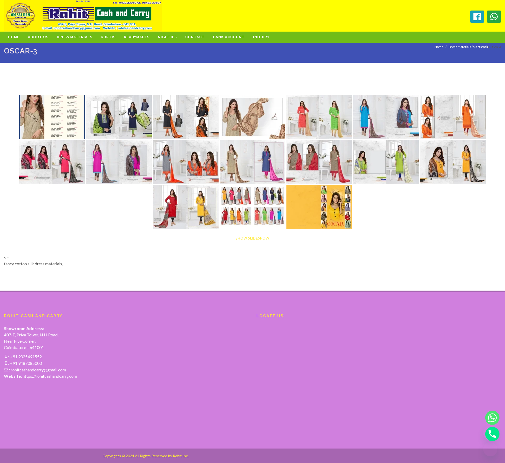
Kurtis (108, 37)
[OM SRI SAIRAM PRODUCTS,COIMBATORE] (52, 117)
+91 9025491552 (25, 356)
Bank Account (229, 37)
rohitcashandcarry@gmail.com (38, 369)
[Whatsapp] (490, 418)
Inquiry (261, 37)
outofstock (480, 47)
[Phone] (490, 434)
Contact (195, 37)
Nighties (167, 37)
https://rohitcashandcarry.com (50, 376)
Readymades (136, 37)
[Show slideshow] (253, 238)
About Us (38, 37)
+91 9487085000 (25, 363)
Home (13, 37)
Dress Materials (74, 37)
